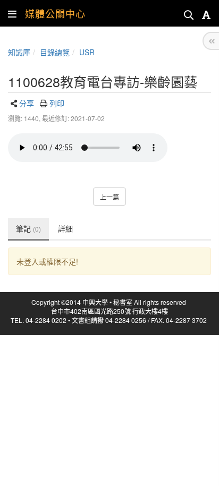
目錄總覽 (55, 52)
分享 (26, 103)
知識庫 (19, 52)
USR (87, 52)
